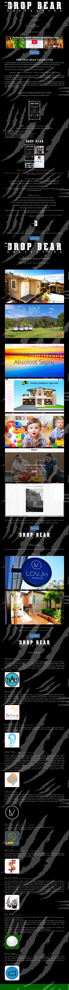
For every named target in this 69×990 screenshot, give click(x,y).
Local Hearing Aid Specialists (25, 725)
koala (63, 75)
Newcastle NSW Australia (34, 32)
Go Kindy (18, 692)
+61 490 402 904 (34, 20)
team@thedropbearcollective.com (34, 26)
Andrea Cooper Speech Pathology (23, 752)
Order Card (34, 52)
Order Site (34, 528)
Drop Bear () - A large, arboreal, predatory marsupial (34, 72)
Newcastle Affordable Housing (23, 659)
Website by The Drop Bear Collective (34, 987)
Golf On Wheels (17, 915)
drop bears (20, 75)
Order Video (34, 636)
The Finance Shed (33, 851)
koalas (45, 77)
